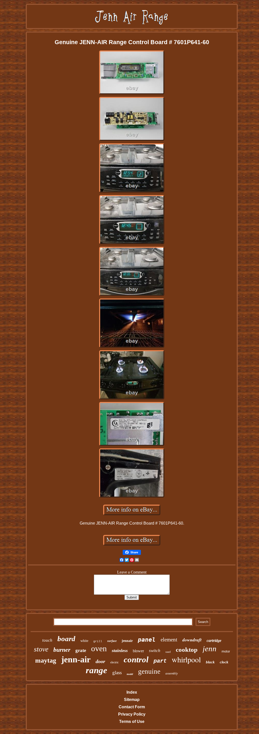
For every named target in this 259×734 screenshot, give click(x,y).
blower (138, 651)
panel (147, 639)
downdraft (192, 640)
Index (131, 692)
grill (97, 641)
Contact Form (132, 707)
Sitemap (132, 699)
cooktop (187, 649)
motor (226, 651)
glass (117, 672)
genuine (149, 671)
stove (41, 649)
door (100, 661)
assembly (171, 673)
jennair (127, 641)
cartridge (214, 640)
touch (47, 640)
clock (224, 662)
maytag (45, 660)
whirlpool (186, 659)
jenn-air (76, 659)
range (96, 670)
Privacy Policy (131, 714)
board (66, 639)
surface (112, 641)
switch (154, 650)
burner (61, 649)
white (84, 641)
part (160, 661)
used (168, 651)
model (130, 674)
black (210, 662)
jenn (210, 648)
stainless (120, 650)
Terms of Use (131, 721)
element (169, 640)
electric (114, 662)
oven (99, 648)
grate (80, 650)
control (136, 659)
